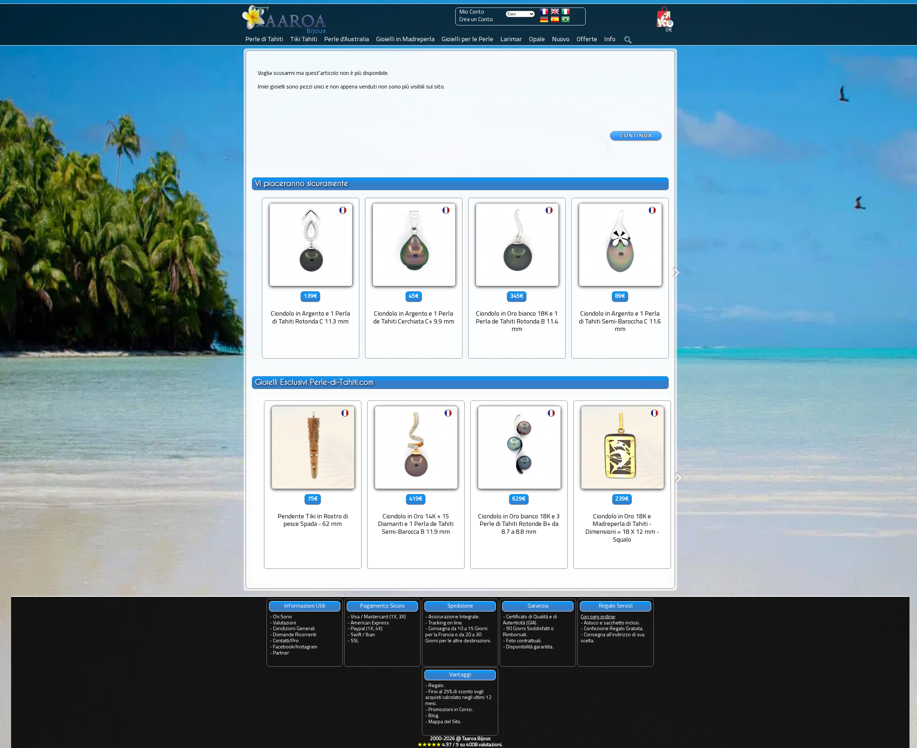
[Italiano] (566, 13)
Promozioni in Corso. (450, 710)
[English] (555, 13)
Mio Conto (471, 12)
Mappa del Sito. (444, 722)
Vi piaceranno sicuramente (301, 183)
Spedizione (460, 606)
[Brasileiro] (566, 21)
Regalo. (436, 686)
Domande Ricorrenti (294, 635)
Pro (295, 641)
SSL (355, 641)
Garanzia (538, 606)
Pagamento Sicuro (382, 606)
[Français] (544, 13)
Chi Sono (282, 617)
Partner (281, 653)
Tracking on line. (445, 623)
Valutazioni (284, 623)
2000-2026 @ (460, 742)
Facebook (283, 647)
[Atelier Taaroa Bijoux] (285, 35)
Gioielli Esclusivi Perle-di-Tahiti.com (314, 382)
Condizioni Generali (294, 629)
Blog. (433, 716)
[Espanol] (555, 21)
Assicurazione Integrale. (454, 617)
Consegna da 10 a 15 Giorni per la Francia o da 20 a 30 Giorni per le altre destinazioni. (458, 635)
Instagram (306, 647)
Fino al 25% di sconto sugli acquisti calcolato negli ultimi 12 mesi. (458, 698)
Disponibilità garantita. (529, 647)
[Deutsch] (544, 21)
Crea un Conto (476, 20)
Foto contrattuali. (524, 641)
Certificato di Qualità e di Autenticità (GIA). (530, 620)
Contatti (281, 641)
